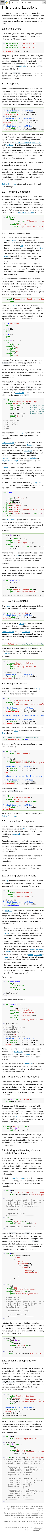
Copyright (12, 1507)
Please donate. (38, 1523)
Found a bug (38, 1528)
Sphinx (36, 1530)
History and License (22, 1517)
